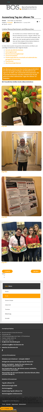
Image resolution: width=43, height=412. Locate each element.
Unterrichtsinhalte (11, 55)
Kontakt (7, 318)
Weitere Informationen (8, 411)
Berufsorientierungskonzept (15, 54)
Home (6, 291)
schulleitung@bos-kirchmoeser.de (13, 344)
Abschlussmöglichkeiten (13, 63)
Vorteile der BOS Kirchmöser (14, 50)
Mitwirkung (8, 314)
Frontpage (10, 22)
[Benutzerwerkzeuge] (38, 21)
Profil (6, 296)
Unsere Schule (9, 300)
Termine (7, 309)
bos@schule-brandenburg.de (11, 342)
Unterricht (8, 305)
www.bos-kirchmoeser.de (10, 347)
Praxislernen (9, 61)
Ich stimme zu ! (6, 408)
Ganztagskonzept (11, 52)
